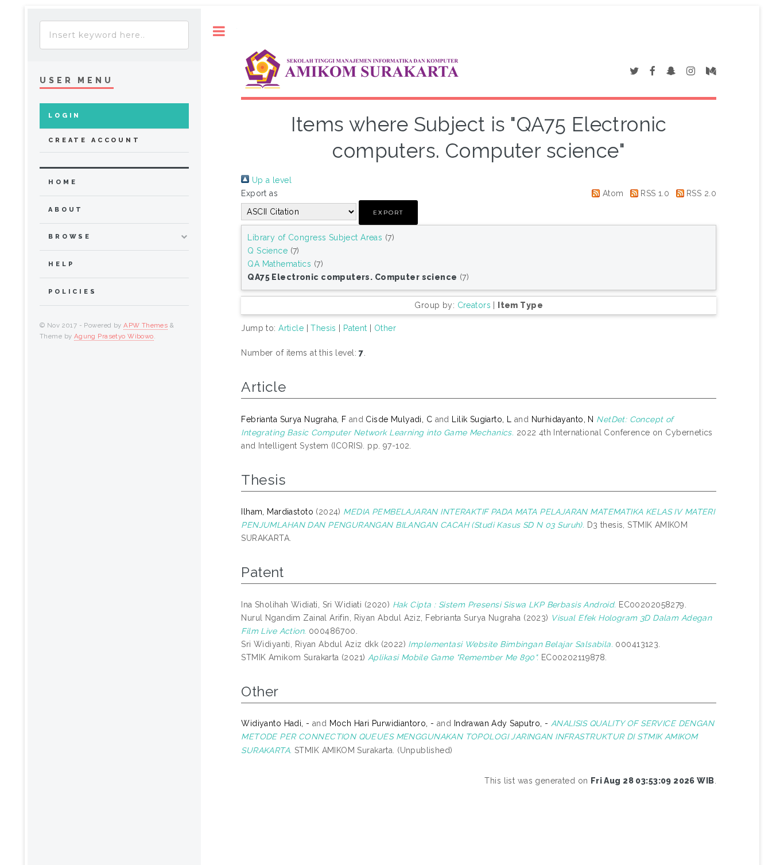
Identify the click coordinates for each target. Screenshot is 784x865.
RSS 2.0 (700, 193)
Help (61, 264)
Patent (355, 328)
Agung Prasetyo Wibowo (114, 336)
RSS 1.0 (653, 193)
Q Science (267, 250)
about (65, 209)
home (62, 182)
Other (385, 328)
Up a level (270, 180)
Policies (72, 291)
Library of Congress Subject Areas (314, 237)
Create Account (94, 140)
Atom (611, 193)
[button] (388, 212)
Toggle (219, 31)
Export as (259, 193)
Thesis (323, 328)
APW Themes (145, 325)
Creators (474, 305)
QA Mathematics (279, 263)
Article (291, 328)
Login (64, 115)
